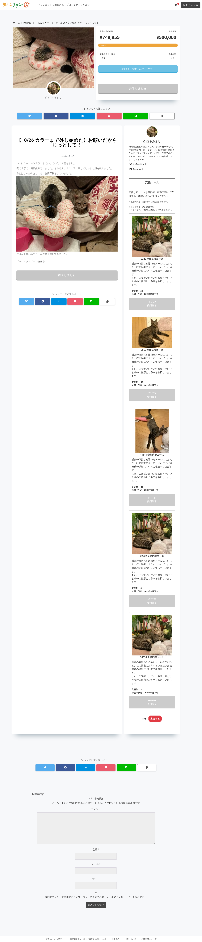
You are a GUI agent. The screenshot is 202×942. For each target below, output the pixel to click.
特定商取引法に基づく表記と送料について (88, 939)
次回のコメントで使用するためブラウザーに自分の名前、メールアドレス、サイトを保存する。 (96, 897)
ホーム (16, 22)
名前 (96, 849)
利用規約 (115, 939)
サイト (95, 878)
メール (95, 864)
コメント (96, 809)
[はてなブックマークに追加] (82, 116)
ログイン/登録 (190, 4)
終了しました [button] (138, 88)
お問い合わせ (130, 939)
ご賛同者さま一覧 (149, 939)
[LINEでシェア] (135, 116)
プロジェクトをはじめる (51, 4)
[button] (138, 68)
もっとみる (139, 159)
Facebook (138, 169)
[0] (176, 4)
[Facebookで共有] (56, 116)
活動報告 (27, 22)
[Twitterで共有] (29, 116)
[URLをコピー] (162, 116)
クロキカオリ (152, 141)
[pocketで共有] (109, 116)
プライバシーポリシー (55, 939)
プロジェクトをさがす (78, 4)
